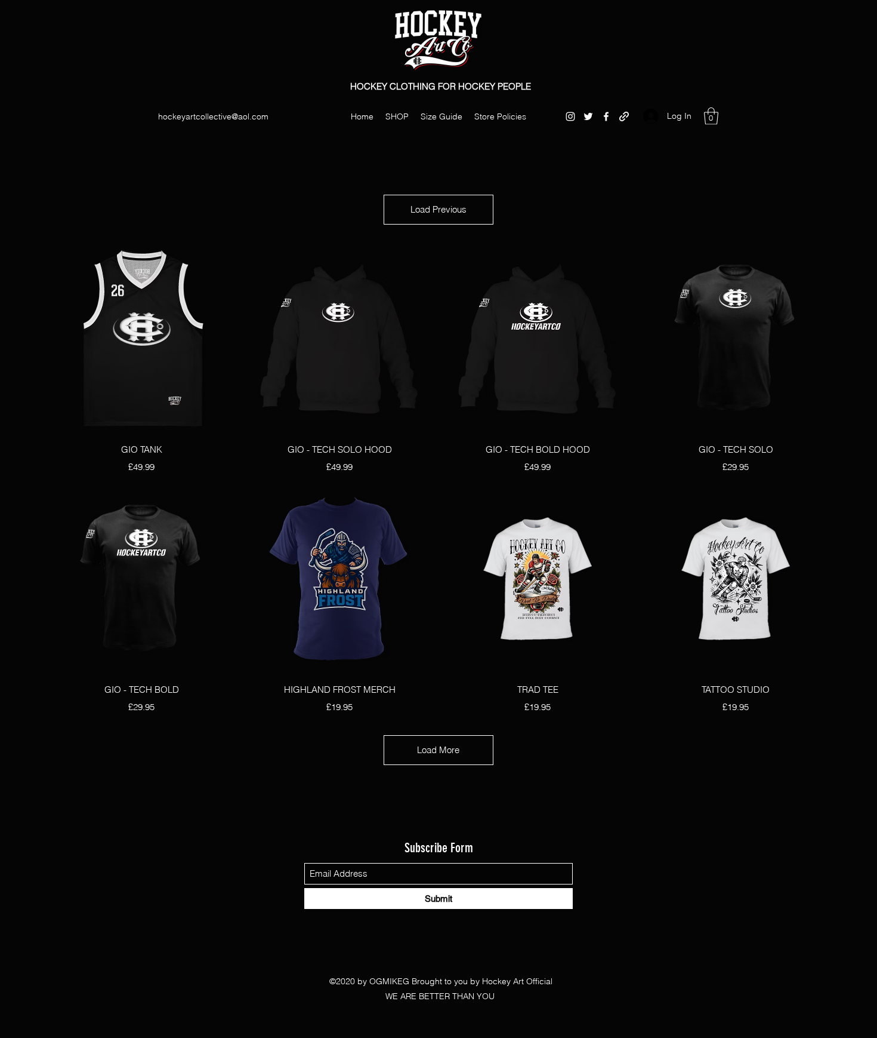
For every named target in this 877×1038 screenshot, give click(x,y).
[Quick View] (141, 338)
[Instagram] (570, 116)
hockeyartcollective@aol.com (213, 116)
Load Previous (438, 209)
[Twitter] (588, 116)
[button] (711, 116)
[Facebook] (606, 116)
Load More (438, 750)
